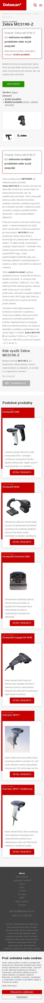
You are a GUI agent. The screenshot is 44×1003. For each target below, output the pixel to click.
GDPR (22, 898)
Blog (22, 887)
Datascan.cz (8, 14)
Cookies (22, 905)
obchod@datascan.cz (22, 911)
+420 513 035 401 (22, 915)
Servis (22, 884)
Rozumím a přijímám (22, 992)
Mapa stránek (22, 901)
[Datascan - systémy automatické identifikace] (12, 5)
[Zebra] (22, 136)
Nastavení (22, 997)
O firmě (22, 891)
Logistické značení (22, 880)
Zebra (14, 92)
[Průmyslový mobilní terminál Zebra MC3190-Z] (22, 120)
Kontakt (22, 894)
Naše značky (22, 877)
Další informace (9, 986)
